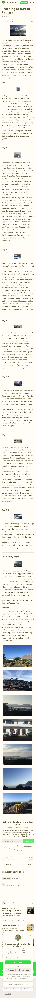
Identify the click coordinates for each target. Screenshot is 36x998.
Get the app (28, 989)
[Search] (32, 903)
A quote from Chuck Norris (11, 916)
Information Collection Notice (21, 848)
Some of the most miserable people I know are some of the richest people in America (12, 910)
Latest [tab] (9, 903)
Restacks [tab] (15, 878)
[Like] (4, 21)
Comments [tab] (6, 878)
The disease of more (10, 925)
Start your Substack (13, 989)
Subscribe (24, 3)
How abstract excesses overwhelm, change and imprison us (13, 929)
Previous (8, 864)
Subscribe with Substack (19, 970)
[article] (18, 914)
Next (29, 864)
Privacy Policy (24, 978)
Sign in (32, 3)
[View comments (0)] (8, 21)
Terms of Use (28, 846)
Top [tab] (4, 903)
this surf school (12, 343)
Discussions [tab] (17, 903)
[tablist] (10, 878)
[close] (30, 935)
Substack (8, 994)
